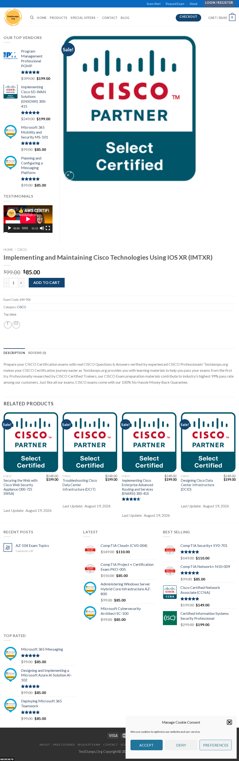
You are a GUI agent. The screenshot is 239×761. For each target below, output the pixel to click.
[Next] (235, 467)
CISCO (22, 249)
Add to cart (46, 282)
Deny (181, 745)
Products (58, 18)
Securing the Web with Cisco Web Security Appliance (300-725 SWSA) (21, 487)
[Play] (9, 228)
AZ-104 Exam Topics (32, 545)
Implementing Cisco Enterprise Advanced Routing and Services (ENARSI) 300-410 (137, 487)
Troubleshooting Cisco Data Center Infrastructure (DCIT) (80, 484)
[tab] (14, 352)
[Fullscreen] (48, 228)
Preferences (215, 745)
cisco (13, 314)
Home (41, 18)
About (193, 4)
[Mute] (42, 228)
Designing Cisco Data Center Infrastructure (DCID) (197, 484)
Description (14, 353)
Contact (110, 18)
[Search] (32, 17)
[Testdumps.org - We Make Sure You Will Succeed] (13, 16)
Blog (125, 18)
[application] (28, 219)
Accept (146, 745)
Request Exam (175, 4)
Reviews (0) (37, 353)
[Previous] (3, 467)
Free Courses (64, 744)
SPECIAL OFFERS (82, 18)
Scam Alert (154, 4)
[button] (229, 722)
